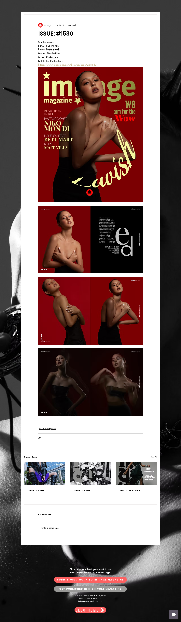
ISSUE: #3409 (36, 490)
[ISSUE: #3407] (90, 473)
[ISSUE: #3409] (44, 473)
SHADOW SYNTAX (130, 490)
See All (154, 457)
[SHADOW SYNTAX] (136, 473)
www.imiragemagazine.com (90, 598)
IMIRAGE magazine (47, 428)
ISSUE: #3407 (82, 490)
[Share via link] (39, 438)
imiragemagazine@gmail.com (90, 601)
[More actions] (141, 25)
